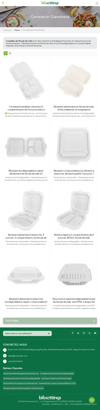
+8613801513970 (15, 361)
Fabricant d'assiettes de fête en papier (56, 378)
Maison (17, 30)
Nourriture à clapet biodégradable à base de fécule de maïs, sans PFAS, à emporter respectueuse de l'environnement (74, 300)
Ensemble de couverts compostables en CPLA (57, 383)
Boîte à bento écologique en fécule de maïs (20, 383)
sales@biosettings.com (17, 356)
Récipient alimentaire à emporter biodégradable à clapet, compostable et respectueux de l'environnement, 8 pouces (26, 300)
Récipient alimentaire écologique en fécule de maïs (23, 388)
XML (66, 404)
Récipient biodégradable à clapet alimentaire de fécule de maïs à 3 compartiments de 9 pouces (26, 172)
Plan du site (57, 404)
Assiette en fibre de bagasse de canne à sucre (21, 373)
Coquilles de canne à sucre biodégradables (57, 373)
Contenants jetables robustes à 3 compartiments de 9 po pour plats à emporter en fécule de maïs (26, 108)
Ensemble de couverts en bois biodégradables (21, 378)
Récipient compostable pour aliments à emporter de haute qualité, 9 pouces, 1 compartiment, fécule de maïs (74, 172)
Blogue (45, 404)
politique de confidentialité (83, 404)
